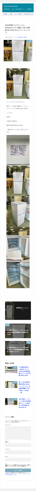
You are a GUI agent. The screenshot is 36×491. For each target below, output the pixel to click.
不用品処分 (7, 9)
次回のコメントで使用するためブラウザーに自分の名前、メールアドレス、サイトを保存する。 (18, 466)
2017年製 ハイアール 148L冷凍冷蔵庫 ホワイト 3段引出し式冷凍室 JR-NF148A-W (25, 403)
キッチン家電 (18, 14)
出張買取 (29, 9)
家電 (11, 14)
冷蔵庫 (25, 37)
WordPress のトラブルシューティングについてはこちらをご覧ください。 (17, 474)
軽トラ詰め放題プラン (18, 9)
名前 (6, 441)
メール (7, 449)
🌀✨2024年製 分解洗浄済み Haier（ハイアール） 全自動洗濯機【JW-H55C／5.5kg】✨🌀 (24, 387)
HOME (5, 14)
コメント (8, 425)
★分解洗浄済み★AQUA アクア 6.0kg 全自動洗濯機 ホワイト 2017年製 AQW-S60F (25, 371)
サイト (6, 456)
